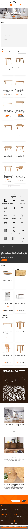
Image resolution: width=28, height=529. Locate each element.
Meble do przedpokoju (7, 33)
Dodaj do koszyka (8, 74)
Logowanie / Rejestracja (4, 516)
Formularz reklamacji (4, 509)
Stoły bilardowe (6, 41)
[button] (24, 7)
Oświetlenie (6, 39)
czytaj (14, 431)
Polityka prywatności (17, 510)
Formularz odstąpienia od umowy (5, 510)
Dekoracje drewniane (7, 45)
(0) (22, 4)
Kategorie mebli (6, 37)
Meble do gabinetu (7, 31)
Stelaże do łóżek (6, 43)
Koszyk (2, 520)
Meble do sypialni (7, 29)
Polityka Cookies (16, 509)
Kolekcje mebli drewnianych (9, 35)
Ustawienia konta (3, 519)
